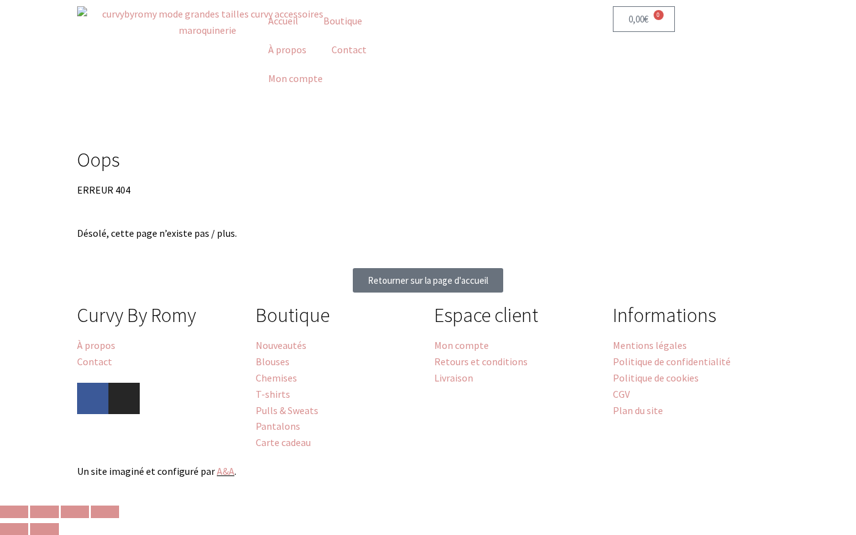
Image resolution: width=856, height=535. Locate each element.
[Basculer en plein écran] (44, 512)
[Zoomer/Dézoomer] (14, 512)
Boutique (342, 20)
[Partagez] (75, 512)
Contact (349, 49)
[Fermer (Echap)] (105, 512)
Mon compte (295, 78)
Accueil (283, 20)
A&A (225, 471)
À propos (287, 49)
